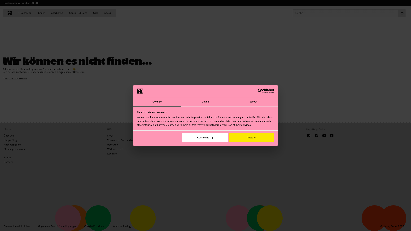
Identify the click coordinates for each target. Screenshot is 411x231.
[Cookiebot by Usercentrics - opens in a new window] (260, 91)
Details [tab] (206, 101)
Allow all (251, 137)
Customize (203, 137)
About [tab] (253, 101)
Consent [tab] (157, 101)
